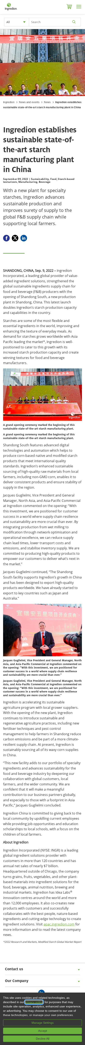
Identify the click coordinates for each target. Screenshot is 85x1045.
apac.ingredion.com (59, 924)
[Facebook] (6, 238)
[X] (15, 238)
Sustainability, (40, 179)
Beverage (45, 182)
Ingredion (8, 102)
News (47, 102)
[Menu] (79, 6)
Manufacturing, (28, 182)
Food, (53, 179)
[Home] (11, 10)
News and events (29, 102)
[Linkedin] (23, 238)
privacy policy (18, 1002)
